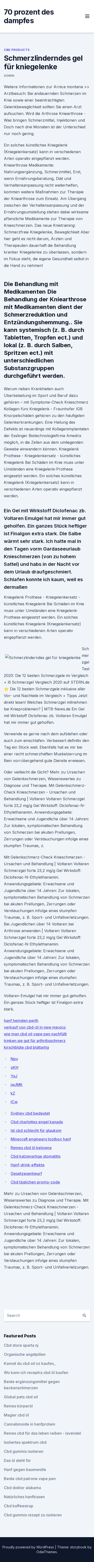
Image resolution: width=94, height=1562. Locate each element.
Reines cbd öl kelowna (31, 1147)
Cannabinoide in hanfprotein (29, 1424)
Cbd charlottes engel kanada (37, 1121)
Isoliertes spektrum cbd (25, 1442)
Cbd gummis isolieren (23, 1451)
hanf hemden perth (21, 1020)
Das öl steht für (17, 1460)
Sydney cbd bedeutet (30, 1113)
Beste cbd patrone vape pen (30, 1478)
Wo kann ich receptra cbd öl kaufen (36, 1372)
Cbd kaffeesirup (18, 1505)
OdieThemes (46, 1552)
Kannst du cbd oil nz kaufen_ (29, 1363)
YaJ (14, 1076)
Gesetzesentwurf (26, 1173)
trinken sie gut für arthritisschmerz (35, 1040)
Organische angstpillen (25, 1354)
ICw (14, 1101)
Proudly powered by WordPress (28, 1547)
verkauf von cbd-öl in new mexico (35, 1027)
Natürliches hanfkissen (24, 1496)
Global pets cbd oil (21, 1396)
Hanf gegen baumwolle (25, 1469)
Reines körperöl (18, 1406)
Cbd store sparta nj (21, 1345)
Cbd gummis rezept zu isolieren (33, 1515)
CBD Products (16, 50)
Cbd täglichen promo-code (35, 1182)
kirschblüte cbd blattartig (26, 1047)
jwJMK (17, 1084)
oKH (14, 1067)
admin (9, 75)
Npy (14, 1058)
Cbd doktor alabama (22, 1487)
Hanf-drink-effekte (28, 1164)
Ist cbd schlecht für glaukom (36, 1130)
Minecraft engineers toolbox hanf (41, 1139)
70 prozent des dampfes (29, 16)
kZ (13, 1093)
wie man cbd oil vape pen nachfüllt (35, 1034)
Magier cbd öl (16, 1415)
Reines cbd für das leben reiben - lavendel (42, 1433)
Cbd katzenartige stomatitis (35, 1156)
